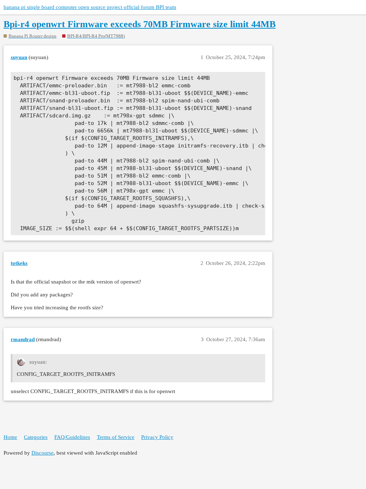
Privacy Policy (157, 437)
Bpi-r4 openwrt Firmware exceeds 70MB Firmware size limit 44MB (140, 24)
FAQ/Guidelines (72, 437)
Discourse (42, 453)
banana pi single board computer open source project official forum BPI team (90, 7)
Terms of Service (115, 437)
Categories (36, 437)
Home (10, 437)
